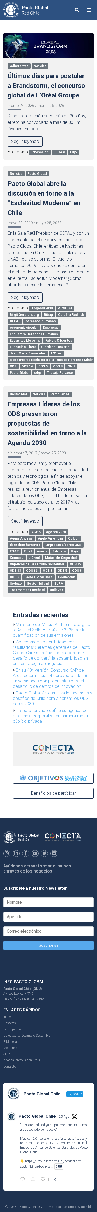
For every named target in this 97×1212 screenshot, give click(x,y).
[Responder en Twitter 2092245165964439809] (24, 1180)
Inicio (7, 1017)
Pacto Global (37, 174)
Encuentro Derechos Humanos (34, 334)
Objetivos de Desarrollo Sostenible (37, 564)
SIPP (6, 1054)
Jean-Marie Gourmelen (28, 353)
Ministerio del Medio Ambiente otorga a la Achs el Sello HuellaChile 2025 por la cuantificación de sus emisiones (51, 630)
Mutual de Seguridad (61, 558)
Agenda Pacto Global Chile (21, 1060)
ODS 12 (75, 564)
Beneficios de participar (53, 793)
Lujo (73, 152)
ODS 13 (15, 571)
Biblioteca (10, 1042)
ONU (71, 366)
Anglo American (50, 538)
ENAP (14, 551)
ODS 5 (43, 366)
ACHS (36, 532)
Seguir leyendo (25, 141)
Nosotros (9, 1023)
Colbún (73, 538)
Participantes (12, 1029)
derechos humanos (40, 321)
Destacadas (18, 394)
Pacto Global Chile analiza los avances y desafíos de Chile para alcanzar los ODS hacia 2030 (52, 698)
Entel (28, 551)
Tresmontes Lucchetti (27, 590)
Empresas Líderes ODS (63, 545)
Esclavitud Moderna (25, 340)
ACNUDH (65, 308)
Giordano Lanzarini (55, 347)
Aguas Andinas (21, 538)
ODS (13, 366)
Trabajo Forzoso (60, 373)
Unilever (56, 590)
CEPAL (15, 321)
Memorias (10, 1048)
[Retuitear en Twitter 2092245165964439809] (34, 1180)
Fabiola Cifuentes (58, 340)
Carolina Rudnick (71, 315)
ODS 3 (47, 571)
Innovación (39, 152)
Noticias (40, 66)
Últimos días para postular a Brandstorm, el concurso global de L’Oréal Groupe (46, 85)
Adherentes (19, 66)
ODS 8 (58, 366)
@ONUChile (54, 1143)
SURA (58, 583)
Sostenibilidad (38, 583)
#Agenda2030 (42, 308)
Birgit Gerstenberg (24, 315)
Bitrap (48, 315)
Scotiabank (66, 577)
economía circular (24, 328)
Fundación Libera (23, 347)
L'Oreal (59, 152)
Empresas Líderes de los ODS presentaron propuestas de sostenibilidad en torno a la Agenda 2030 (47, 423)
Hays (74, 551)
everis (42, 551)
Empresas (50, 328)
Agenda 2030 (56, 532)
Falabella (59, 551)
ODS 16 (27, 366)
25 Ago (64, 1117)
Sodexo (16, 583)
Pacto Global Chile (38, 577)
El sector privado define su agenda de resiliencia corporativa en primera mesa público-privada (50, 716)
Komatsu (16, 558)
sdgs (38, 373)
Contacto (9, 1066)
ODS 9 (14, 577)
